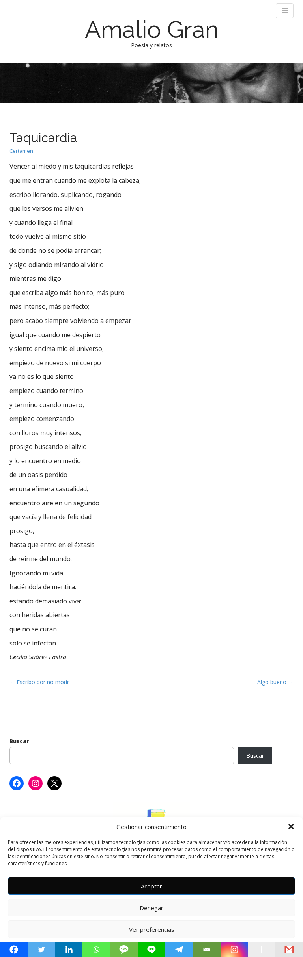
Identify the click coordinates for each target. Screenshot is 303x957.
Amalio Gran (152, 29)
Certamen (21, 150)
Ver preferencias (151, 929)
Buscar (19, 741)
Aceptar (151, 886)
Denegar (151, 908)
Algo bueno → (275, 682)
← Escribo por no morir (39, 682)
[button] (291, 827)
